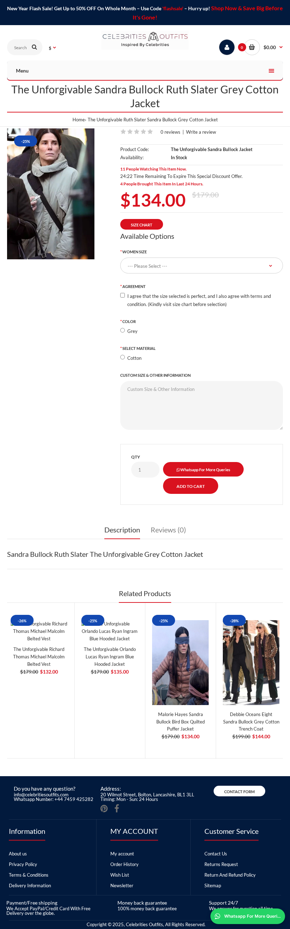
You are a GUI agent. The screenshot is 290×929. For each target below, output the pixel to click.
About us (18, 853)
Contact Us (215, 853)
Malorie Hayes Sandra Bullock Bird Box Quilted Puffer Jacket (180, 721)
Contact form (239, 791)
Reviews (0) (168, 529)
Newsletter (121, 885)
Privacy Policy (23, 864)
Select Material (139, 348)
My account (122, 853)
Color (129, 321)
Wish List (119, 875)
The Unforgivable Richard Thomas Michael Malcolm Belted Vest (39, 656)
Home (78, 119)
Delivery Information (30, 885)
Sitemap (212, 885)
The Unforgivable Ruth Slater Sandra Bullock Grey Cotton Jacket (153, 119)
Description (122, 529)
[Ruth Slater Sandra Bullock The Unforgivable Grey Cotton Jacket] (50, 193)
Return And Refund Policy (230, 875)
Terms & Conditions (28, 875)
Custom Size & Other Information (155, 375)
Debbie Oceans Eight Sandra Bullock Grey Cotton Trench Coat (251, 721)
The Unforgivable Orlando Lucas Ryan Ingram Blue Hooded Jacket (110, 656)
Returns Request (221, 864)
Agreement (134, 286)
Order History (124, 864)
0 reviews (170, 132)
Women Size (134, 251)
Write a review (201, 132)
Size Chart (141, 225)
